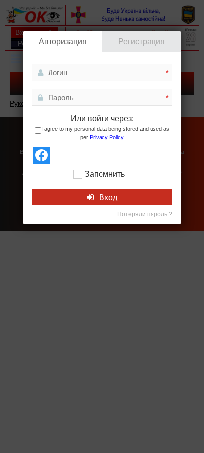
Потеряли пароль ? (144, 214)
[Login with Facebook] (41, 155)
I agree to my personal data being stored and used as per (105, 133)
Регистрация (141, 41)
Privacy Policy (107, 137)
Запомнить (105, 174)
